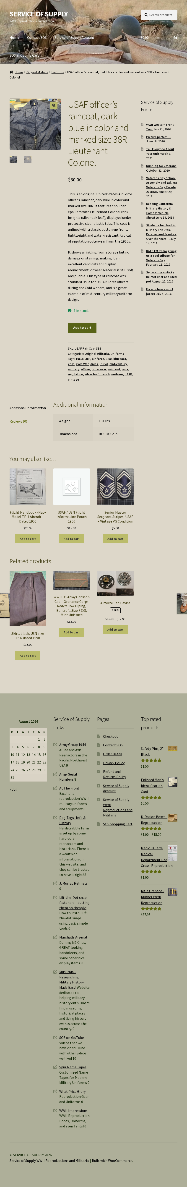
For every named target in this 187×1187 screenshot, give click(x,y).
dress (94, 364)
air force (98, 359)
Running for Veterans (161, 166)
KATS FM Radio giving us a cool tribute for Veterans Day (161, 255)
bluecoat (119, 359)
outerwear (99, 369)
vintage (73, 379)
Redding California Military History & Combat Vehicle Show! (159, 210)
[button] (53, 105)
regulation (75, 374)
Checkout (110, 736)
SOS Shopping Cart (24, 55)
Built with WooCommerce (112, 1160)
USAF (128, 374)
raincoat (114, 369)
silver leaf (92, 374)
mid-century (118, 364)
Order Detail (112, 754)
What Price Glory (72, 1091)
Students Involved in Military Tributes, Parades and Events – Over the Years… (161, 232)
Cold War (82, 364)
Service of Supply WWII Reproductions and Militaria (49, 1160)
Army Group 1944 (72, 744)
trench (105, 374)
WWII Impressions (73, 1110)
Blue (109, 359)
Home (14, 37)
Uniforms (58, 72)
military (73, 369)
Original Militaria (37, 72)
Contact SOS (37, 37)
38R (87, 359)
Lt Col (104, 364)
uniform (117, 374)
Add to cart (82, 327)
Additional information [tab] (28, 407)
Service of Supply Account (74, 37)
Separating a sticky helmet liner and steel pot (161, 276)
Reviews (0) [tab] (18, 421)
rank (125, 369)
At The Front (69, 788)
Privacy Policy (114, 763)
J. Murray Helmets (73, 883)
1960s (80, 359)
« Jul (13, 789)
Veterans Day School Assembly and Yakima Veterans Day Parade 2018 (161, 184)
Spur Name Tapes (72, 1067)
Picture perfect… (158, 137)
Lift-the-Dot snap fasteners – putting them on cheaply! (74, 902)
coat (71, 364)
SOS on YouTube (71, 1037)
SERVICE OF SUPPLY (39, 13)
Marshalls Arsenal (73, 937)
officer (85, 369)
